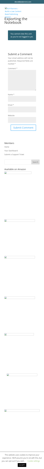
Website (11, 115)
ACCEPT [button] (22, 465)
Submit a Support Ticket (14, 154)
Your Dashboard (11, 150)
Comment (12, 68)
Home (6, 147)
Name (11, 94)
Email (11, 105)
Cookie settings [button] (34, 461)
